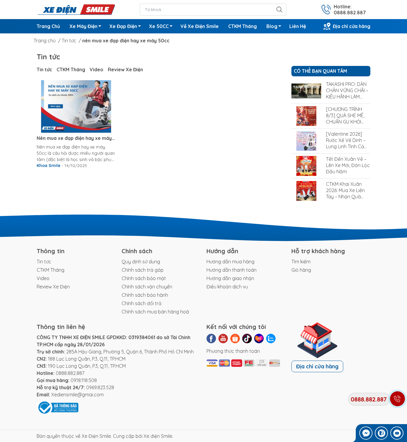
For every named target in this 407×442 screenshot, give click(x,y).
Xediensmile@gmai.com (77, 395)
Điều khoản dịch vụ (227, 287)
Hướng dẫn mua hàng (230, 262)
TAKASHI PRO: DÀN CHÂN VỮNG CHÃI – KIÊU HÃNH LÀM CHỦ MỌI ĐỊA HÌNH (347, 93)
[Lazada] (259, 338)
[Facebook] (211, 338)
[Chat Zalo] (381, 433)
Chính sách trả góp (143, 270)
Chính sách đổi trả (141, 303)
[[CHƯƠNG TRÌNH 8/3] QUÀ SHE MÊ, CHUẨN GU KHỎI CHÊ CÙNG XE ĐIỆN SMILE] (306, 116)
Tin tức (44, 69)
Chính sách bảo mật (144, 278)
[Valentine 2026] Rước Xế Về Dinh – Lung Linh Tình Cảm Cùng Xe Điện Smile (347, 143)
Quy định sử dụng (141, 262)
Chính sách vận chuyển (147, 287)
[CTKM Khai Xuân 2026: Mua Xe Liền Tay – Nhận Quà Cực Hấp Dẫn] (306, 191)
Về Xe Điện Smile (200, 26)
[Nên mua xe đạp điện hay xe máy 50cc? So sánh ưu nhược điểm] (76, 106)
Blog (271, 26)
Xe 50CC (159, 26)
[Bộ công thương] (57, 407)
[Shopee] (235, 338)
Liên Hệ (297, 26)
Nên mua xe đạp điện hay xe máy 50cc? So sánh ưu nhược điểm (74, 138)
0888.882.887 (70, 373)
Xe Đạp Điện (123, 26)
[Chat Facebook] (365, 433)
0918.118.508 (84, 380)
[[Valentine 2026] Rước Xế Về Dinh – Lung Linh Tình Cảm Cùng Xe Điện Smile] (306, 141)
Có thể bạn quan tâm (320, 71)
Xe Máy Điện (83, 26)
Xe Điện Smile (96, 436)
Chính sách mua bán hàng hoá (155, 312)
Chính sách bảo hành (145, 295)
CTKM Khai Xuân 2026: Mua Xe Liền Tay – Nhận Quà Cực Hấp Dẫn (345, 193)
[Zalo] (271, 338)
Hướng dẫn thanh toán (231, 270)
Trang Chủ (48, 26)
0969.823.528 (100, 387)
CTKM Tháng (242, 26)
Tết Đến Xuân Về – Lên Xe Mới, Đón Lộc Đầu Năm (348, 165)
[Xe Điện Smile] (76, 9)
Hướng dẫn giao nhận (230, 278)
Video (96, 69)
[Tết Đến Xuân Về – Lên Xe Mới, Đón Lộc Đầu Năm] (306, 166)
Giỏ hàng (301, 270)
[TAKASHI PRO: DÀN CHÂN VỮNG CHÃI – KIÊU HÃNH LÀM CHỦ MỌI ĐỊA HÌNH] (306, 91)
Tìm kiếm (300, 262)
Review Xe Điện (125, 69)
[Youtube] (223, 338)
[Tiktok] (247, 338)
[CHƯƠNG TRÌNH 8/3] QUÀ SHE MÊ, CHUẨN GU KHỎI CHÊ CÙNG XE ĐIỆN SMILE (347, 121)
